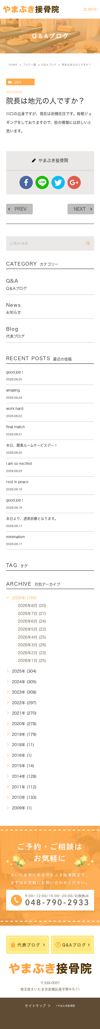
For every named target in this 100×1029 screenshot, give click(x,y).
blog (15, 332)
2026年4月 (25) (32, 637)
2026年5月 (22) (32, 629)
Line (42, 182)
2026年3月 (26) (32, 645)
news (13, 308)
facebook (26, 182)
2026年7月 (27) (32, 613)
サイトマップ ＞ (38, 1005)
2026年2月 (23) (32, 653)
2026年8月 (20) (32, 605)
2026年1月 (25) (32, 660)
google (74, 182)
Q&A (17, 82)
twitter (58, 182)
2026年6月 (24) (32, 621)
